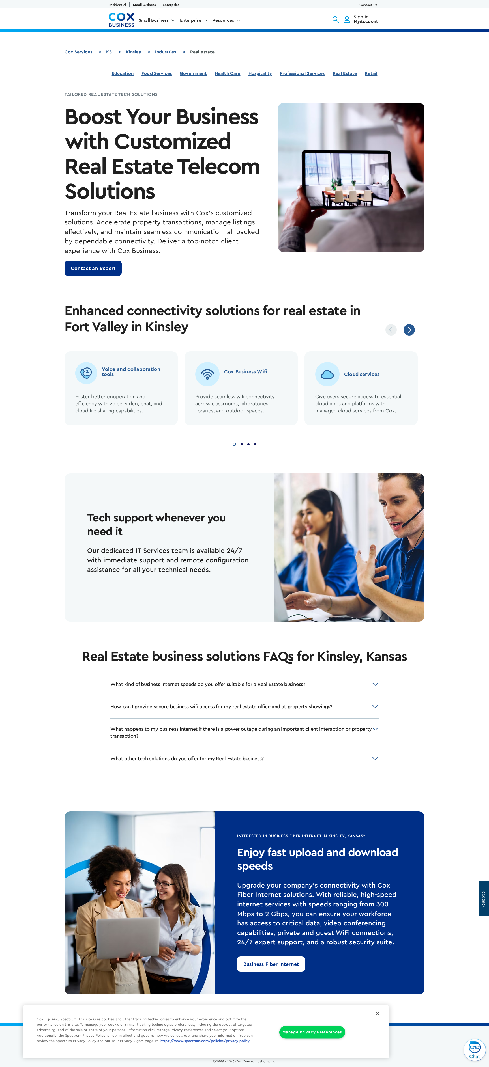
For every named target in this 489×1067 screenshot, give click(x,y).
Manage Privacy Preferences (312, 1032)
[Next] (409, 330)
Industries (165, 52)
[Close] (377, 1013)
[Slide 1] (234, 443)
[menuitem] (157, 21)
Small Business (144, 5)
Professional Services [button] (302, 73)
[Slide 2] (242, 443)
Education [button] (123, 73)
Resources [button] (223, 20)
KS (109, 52)
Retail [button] (371, 73)
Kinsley (133, 52)
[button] (336, 19)
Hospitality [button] (260, 73)
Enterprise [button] (190, 20)
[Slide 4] (255, 443)
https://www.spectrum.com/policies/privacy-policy (205, 1041)
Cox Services (78, 52)
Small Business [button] (154, 20)
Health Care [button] (228, 73)
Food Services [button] (156, 73)
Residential (117, 5)
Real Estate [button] (345, 73)
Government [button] (193, 73)
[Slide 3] (248, 443)
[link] (93, 268)
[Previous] (391, 330)
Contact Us (368, 5)
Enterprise (171, 5)
